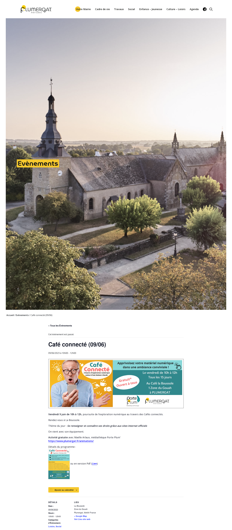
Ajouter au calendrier (64, 490)
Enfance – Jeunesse (150, 9)
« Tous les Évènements (60, 325)
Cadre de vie (102, 9)
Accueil (10, 315)
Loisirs (51, 526)
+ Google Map (80, 516)
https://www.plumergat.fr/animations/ (71, 441)
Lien (94, 463)
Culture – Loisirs (175, 9)
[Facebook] (204, 9)
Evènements (38, 163)
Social (131, 9)
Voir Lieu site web (82, 519)
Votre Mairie (83, 9)
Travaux (119, 9)
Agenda (194, 9)
